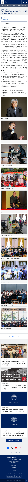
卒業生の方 (5, 18)
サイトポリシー (20, 473)
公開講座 (2, 9)
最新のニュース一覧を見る (14, 440)
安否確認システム (10, 476)
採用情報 (14, 467)
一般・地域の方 (6, 19)
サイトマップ (7, 473)
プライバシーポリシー (13, 473)
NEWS (5, 5)
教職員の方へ (18, 476)
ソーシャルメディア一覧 (14, 451)
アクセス (14, 470)
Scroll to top (26, 480)
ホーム (2, 5)
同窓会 (6, 9)
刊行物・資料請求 (14, 465)
